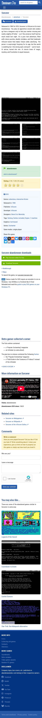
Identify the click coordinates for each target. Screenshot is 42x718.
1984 (13, 203)
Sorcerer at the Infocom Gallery (16, 424)
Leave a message (7, 462)
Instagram (8, 694)
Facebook (8, 677)
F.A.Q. (4, 639)
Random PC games (8, 662)
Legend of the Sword (9, 537)
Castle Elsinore (7, 596)
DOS (7, 194)
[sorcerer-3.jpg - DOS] (11, 144)
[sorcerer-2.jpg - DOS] (31, 129)
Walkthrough (7, 268)
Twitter (7, 685)
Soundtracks (6, 655)
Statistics (5, 647)
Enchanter (12, 226)
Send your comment (9, 487)
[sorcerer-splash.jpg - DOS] (11, 158)
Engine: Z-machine (31, 218)
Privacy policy (22, 715)
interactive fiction (22, 199)
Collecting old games (9, 641)
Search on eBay (8, 367)
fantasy (10, 218)
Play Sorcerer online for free (14, 258)
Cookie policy (32, 715)
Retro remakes (6, 657)
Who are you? (6, 453)
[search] (39, 2)
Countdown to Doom (9, 567)
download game (21, 21)
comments (8, 21)
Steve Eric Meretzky (18, 214)
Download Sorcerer (11, 263)
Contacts (5, 644)
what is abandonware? (10, 174)
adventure (17, 17)
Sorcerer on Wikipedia (13, 421)
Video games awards (9, 660)
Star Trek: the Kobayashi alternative (15, 626)
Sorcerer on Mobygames (14, 418)
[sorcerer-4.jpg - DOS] (31, 144)
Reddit (7, 681)
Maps (5, 272)
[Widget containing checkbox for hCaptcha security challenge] (17, 478)
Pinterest (8, 698)
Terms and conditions (9, 715)
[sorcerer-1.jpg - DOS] (11, 129)
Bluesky (7, 706)
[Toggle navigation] (4, 7)
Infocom (13, 207)
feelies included (18, 218)
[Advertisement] (21, 76)
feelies (36, 354)
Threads (7, 702)
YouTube (7, 689)
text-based (13, 222)
